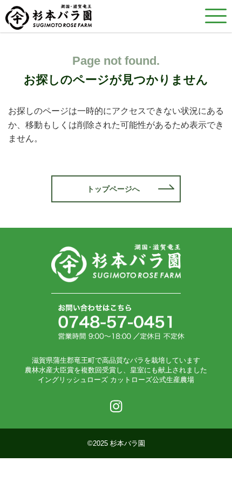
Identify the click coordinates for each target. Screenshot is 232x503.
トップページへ (113, 189)
